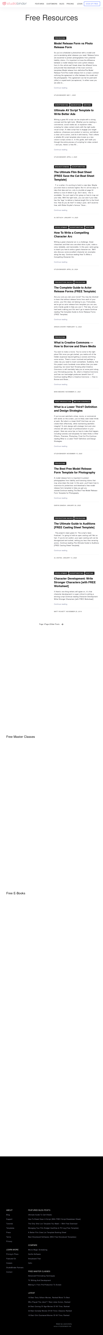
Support (9, 1219)
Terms (8, 1237)
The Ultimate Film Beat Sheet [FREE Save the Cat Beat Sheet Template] (74, 175)
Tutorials (9, 1223)
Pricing (70, 4)
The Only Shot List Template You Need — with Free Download (52, 1223)
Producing (60, 38)
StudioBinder (60, 95)
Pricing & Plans (12, 1254)
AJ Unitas (58, 558)
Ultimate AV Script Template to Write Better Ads (74, 112)
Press (8, 1232)
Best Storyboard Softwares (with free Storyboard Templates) (52, 1237)
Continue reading (60, 88)
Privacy (9, 1241)
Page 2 (47, 624)
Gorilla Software (34, 1254)
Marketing (76, 105)
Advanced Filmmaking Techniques (41, 1276)
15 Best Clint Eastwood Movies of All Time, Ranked (48, 1315)
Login (79, 4)
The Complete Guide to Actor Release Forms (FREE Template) (75, 289)
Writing (87, 105)
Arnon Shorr (60, 327)
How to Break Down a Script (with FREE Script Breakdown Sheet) (54, 1219)
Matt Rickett (59, 611)
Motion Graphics (82, 401)
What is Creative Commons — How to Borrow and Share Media (75, 344)
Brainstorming (62, 167)
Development (61, 227)
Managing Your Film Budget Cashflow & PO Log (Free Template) (53, 1228)
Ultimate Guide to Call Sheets (40, 1214)
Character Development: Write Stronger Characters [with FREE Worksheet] (75, 582)
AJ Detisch (58, 217)
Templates (10, 1228)
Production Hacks (64, 282)
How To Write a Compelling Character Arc (71, 234)
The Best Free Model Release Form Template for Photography (74, 470)
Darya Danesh (60, 505)
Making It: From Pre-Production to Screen (44, 1284)
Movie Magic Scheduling (37, 1249)
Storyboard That (34, 1258)
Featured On (11, 1258)
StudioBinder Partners (15, 1267)
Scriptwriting (62, 105)
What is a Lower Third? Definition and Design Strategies (75, 408)
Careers (9, 1263)
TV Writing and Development (39, 1280)
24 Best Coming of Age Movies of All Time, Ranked (49, 1306)
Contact (9, 1272)
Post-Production (63, 401)
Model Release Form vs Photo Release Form (73, 45)
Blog (8, 1214)
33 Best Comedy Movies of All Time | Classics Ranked (50, 1311)
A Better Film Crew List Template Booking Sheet (47, 1232)
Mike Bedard (59, 392)
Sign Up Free (92, 4)
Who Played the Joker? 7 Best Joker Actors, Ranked (49, 1302)
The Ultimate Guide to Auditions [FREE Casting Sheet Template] (74, 525)
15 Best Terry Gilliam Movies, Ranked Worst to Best (49, 1297)
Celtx (30, 1263)
